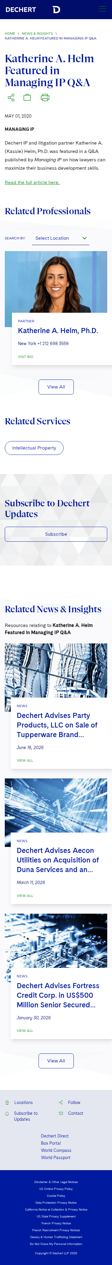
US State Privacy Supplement (56, 1216)
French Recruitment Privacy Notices (56, 1230)
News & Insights (37, 33)
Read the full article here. (32, 182)
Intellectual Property (34, 448)
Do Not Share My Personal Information (56, 1244)
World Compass (56, 1150)
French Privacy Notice (56, 1223)
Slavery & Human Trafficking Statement (56, 1237)
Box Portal (51, 1143)
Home (10, 33)
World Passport (55, 1157)
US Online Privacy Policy (56, 1188)
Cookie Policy (56, 1195)
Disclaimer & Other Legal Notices (56, 1182)
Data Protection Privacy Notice (56, 1202)
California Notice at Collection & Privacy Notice (56, 1209)
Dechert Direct (55, 1136)
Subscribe (56, 534)
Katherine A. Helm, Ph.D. (58, 330)
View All (56, 387)
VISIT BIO (25, 357)
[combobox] (60, 238)
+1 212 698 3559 (53, 343)
